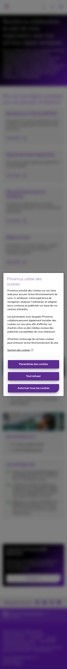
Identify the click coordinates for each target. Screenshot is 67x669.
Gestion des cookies (18, 350)
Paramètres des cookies (33, 364)
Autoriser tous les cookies (33, 388)
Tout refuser (33, 376)
